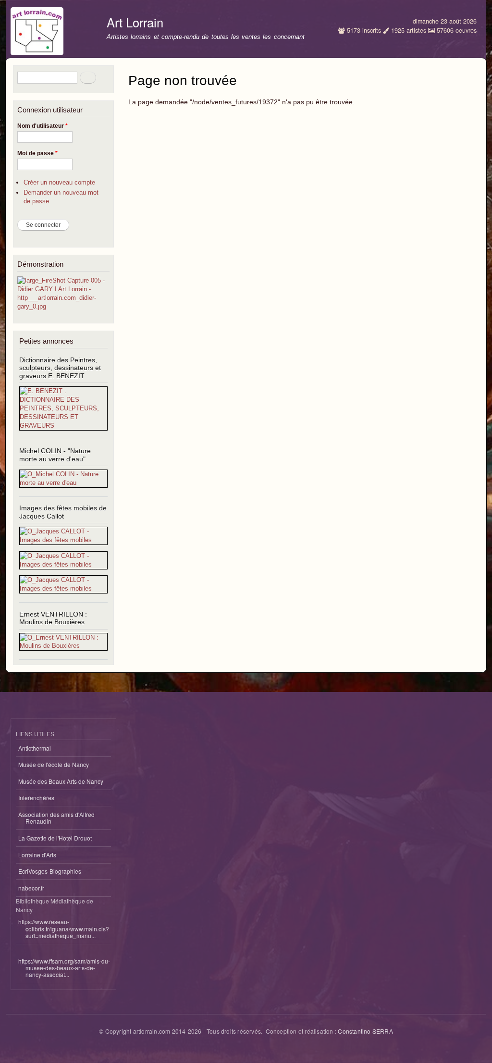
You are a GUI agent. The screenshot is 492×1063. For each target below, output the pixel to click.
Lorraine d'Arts (37, 855)
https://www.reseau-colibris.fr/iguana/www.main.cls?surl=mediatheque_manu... (63, 928)
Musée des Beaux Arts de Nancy (60, 781)
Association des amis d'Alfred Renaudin (56, 817)
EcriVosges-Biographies (49, 871)
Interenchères (36, 797)
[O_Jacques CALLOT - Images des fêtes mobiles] (63, 540)
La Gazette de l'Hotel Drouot (55, 838)
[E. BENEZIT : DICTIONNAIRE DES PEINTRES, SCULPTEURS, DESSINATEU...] (63, 425)
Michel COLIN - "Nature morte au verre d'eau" (55, 454)
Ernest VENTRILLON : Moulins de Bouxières (53, 618)
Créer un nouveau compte (59, 182)
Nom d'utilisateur (42, 126)
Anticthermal (34, 748)
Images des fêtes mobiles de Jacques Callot (63, 512)
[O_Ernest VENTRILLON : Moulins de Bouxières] (63, 645)
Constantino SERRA (365, 1031)
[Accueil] (38, 29)
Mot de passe (37, 153)
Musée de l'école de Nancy (53, 764)
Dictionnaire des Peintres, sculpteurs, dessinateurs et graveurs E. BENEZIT (60, 368)
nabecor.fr (31, 888)
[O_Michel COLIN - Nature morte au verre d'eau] (63, 482)
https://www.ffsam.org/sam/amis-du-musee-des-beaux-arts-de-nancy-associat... (64, 968)
